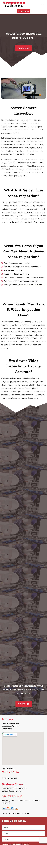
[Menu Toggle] (42, 4)
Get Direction (8, 768)
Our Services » (23, 38)
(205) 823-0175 (9, 778)
